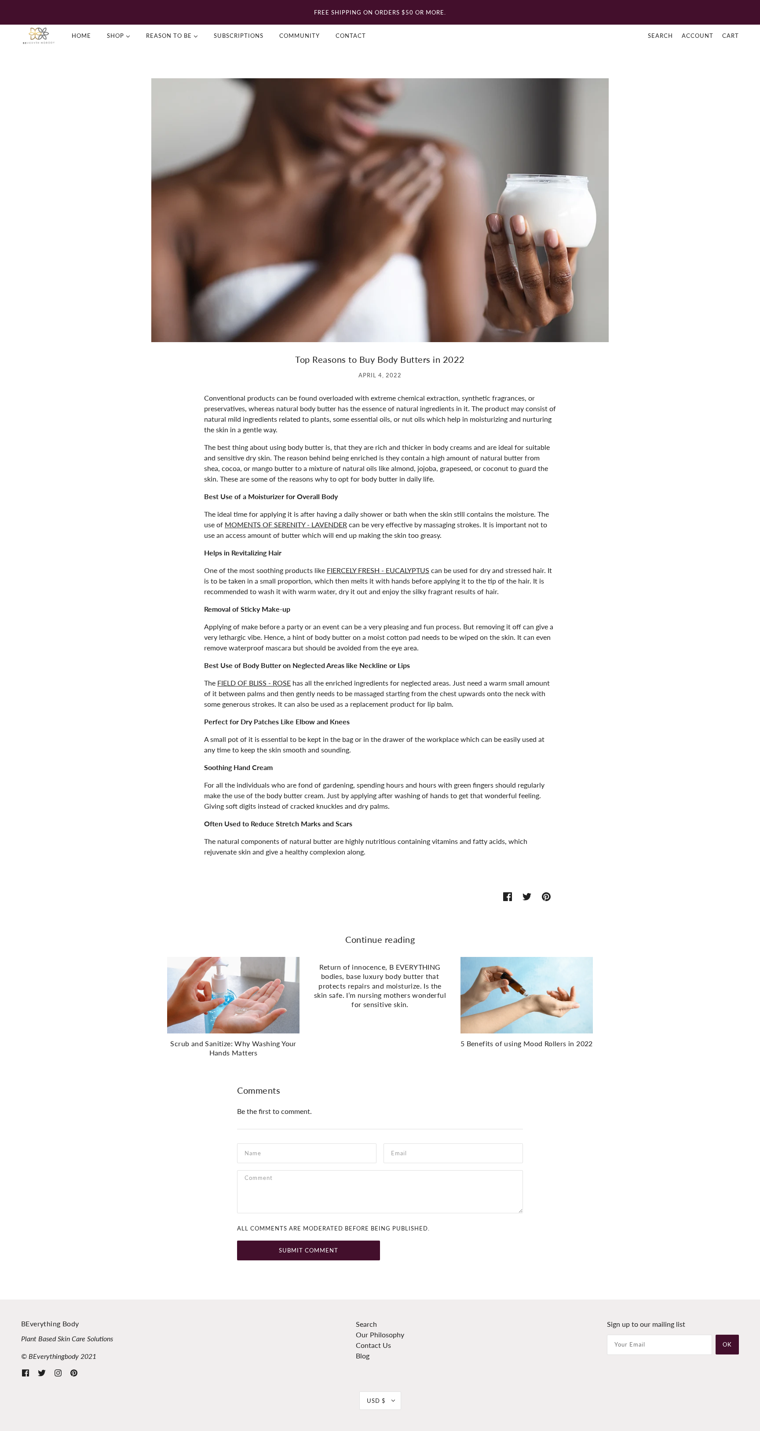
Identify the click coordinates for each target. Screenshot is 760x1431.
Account (697, 35)
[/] (38, 36)
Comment (261, 1179)
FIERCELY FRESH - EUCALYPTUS (378, 570)
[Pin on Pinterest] (546, 896)
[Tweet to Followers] (527, 896)
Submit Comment (308, 1250)
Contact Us (373, 1345)
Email (400, 1152)
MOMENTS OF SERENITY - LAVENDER (286, 524)
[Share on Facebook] (507, 896)
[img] (25, 1372)
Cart (730, 35)
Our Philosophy (380, 1334)
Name (253, 1152)
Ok (727, 1344)
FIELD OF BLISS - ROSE (254, 683)
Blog (362, 1355)
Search (660, 35)
